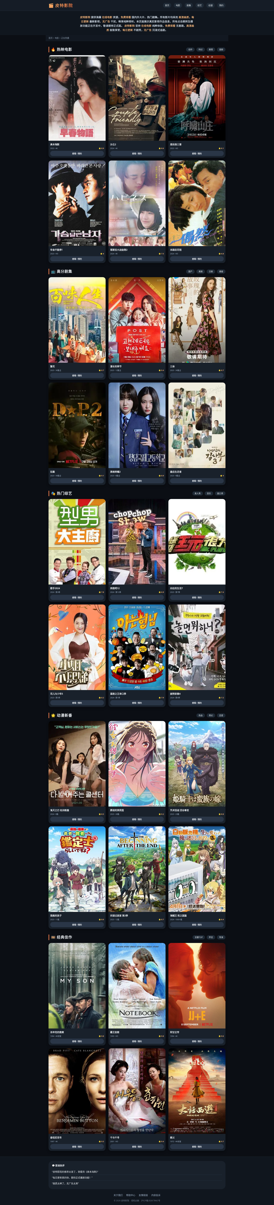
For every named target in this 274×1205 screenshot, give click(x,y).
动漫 (210, 5)
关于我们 (118, 1195)
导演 (221, 937)
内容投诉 (155, 1195)
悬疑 (221, 271)
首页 (167, 5)
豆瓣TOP (199, 937)
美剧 (201, 271)
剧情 (211, 49)
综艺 (200, 5)
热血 (201, 715)
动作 (190, 49)
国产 (190, 271)
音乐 (209, 493)
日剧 (211, 271)
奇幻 (211, 715)
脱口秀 (220, 493)
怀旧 (211, 937)
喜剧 (221, 49)
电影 (178, 5)
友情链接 (143, 1195)
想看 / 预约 (77, 154)
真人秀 (198, 493)
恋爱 (221, 715)
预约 (221, 5)
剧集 (189, 5)
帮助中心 (130, 1195)
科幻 (201, 49)
